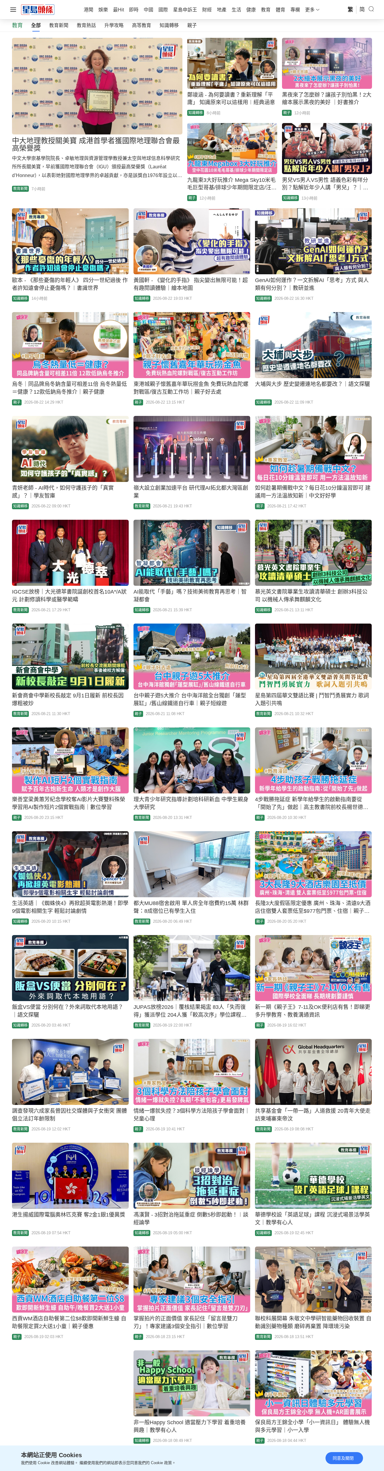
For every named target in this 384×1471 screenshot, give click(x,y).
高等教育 (141, 25)
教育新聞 (58, 25)
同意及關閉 (343, 1458)
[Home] (37, 9)
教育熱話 (86, 25)
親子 (192, 25)
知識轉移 (169, 25)
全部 (36, 25)
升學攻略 (114, 25)
